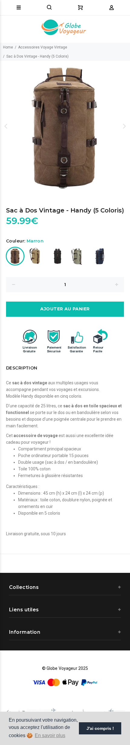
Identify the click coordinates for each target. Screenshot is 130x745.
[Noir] (57, 256)
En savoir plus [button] (50, 735)
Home (8, 47)
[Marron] (15, 256)
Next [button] (124, 126)
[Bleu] (100, 256)
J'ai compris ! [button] (100, 728)
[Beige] (36, 256)
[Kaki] (79, 256)
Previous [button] (5, 126)
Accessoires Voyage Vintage (42, 47)
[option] (65, 126)
